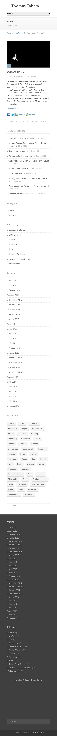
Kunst (19, 464)
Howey (23, 454)
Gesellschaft (28, 449)
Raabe (25, 479)
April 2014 (12, 396)
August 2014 (13, 377)
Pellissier (41, 474)
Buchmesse (37, 428)
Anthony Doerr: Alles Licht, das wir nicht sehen (28, 178)
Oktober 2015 (14, 310)
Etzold (37, 439)
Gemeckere (13, 225)
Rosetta (34, 121)
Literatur (11, 240)
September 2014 (15, 372)
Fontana (23, 444)
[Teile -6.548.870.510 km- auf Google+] (20, 114)
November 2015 (15, 305)
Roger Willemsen (15, 173)
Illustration (12, 459)
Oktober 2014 (14, 367)
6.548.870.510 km (15, 72)
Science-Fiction (37, 484)
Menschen (12, 244)
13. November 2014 (16, 76)
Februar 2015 (14, 348)
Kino (33, 459)
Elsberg (34, 434)
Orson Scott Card (15, 474)
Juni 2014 (12, 387)
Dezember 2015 (15, 300)
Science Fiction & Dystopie (20, 259)
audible (22, 423)
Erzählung (12, 439)
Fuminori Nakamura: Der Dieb (20, 194)
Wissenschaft (32, 76)
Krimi (10, 464)
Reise (10, 249)
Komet (22, 121)
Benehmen (12, 428)
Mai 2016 (12, 281)
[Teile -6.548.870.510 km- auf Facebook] (8, 114)
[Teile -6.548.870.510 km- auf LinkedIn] (31, 114)
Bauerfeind (34, 423)
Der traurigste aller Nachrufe (20, 156)
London (42, 464)
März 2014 (12, 401)
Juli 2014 (12, 382)
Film (10, 220)
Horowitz (11, 454)
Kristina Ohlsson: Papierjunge (21, 138)
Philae (28, 121)
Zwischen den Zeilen (15, 33)
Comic (11, 211)
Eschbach (25, 439)
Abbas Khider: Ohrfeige (18, 168)
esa (17, 121)
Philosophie (13, 479)
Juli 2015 (12, 324)
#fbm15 (11, 423)
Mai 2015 (12, 334)
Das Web (12, 215)
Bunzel (11, 434)
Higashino (42, 449)
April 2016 (12, 285)
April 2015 (12, 338)
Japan (24, 459)
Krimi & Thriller (14, 235)
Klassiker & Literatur (17, 230)
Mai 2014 (12, 391)
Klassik (43, 459)
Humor (33, 454)
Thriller (11, 489)
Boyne (24, 428)
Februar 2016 (14, 290)
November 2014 (15, 362)
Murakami (26, 469)
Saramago (22, 484)
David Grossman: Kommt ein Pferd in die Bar (27, 186)
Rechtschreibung (40, 479)
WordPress (29, 494)
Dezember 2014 (15, 358)
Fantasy (11, 444)
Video (21, 489)
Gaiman (34, 444)
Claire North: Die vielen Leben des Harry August (28, 161)
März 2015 (12, 343)
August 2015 (13, 319)
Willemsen (32, 489)
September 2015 (15, 314)
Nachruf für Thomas (16, 151)
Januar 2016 (13, 295)
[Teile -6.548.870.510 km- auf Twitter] (13, 114)
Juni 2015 (12, 329)
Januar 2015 (13, 353)
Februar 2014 (14, 406)
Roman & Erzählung (16, 254)
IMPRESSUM (38, 733)
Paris (30, 474)
